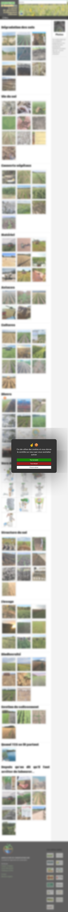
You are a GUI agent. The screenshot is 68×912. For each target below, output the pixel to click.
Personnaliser (34, 467)
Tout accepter (34, 460)
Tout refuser (34, 464)
